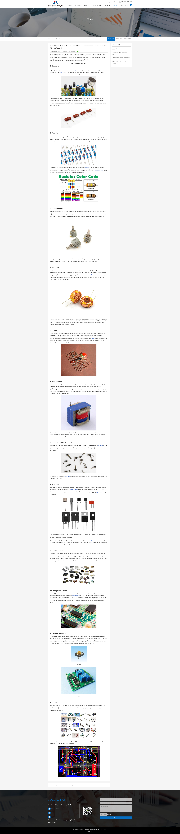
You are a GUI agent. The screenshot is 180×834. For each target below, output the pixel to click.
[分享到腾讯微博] (74, 51)
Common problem (127, 38)
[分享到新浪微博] (73, 51)
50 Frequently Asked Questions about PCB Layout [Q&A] (62, 785)
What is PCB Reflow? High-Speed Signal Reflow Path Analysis (121, 57)
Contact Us (124, 5)
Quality (107, 5)
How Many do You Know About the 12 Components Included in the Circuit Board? (121, 48)
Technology (97, 5)
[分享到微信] (78, 51)
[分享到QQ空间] (71, 51)
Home (70, 5)
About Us (77, 5)
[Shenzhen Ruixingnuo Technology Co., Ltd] (55, 4)
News (115, 5)
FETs (92, 540)
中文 (128, 1)
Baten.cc (92, 831)
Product (86, 5)
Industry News (119, 38)
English (131, 1)
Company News (58, 38)
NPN (97, 492)
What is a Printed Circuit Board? (119, 61)
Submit (116, 818)
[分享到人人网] (76, 51)
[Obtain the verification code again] (109, 814)
